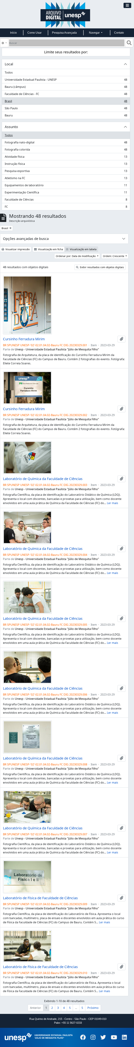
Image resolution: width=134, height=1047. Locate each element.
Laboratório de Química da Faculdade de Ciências (43, 479)
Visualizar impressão (17, 249)
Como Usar (34, 32)
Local (9, 64)
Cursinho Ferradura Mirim (24, 339)
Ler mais (112, 503)
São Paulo (66, 109)
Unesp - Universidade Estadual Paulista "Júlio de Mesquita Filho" (57, 349)
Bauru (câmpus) (66, 87)
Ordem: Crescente (114, 256)
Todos (9, 72)
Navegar (94, 32)
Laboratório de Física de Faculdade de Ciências (40, 898)
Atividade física (66, 157)
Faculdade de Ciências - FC (66, 95)
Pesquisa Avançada (64, 32)
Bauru (66, 116)
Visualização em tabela (82, 249)
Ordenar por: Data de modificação (76, 256)
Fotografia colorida (66, 150)
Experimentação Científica (66, 193)
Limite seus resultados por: (66, 52)
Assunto (11, 126)
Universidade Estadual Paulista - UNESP (66, 80)
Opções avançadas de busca (26, 238)
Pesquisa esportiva (66, 172)
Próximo (93, 1008)
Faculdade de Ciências (66, 200)
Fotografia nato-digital (66, 143)
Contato (119, 32)
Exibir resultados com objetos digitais (101, 267)
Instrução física (66, 164)
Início (13, 32)
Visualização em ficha (50, 249)
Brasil (66, 102)
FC (66, 207)
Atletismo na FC (66, 179)
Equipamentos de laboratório (66, 186)
